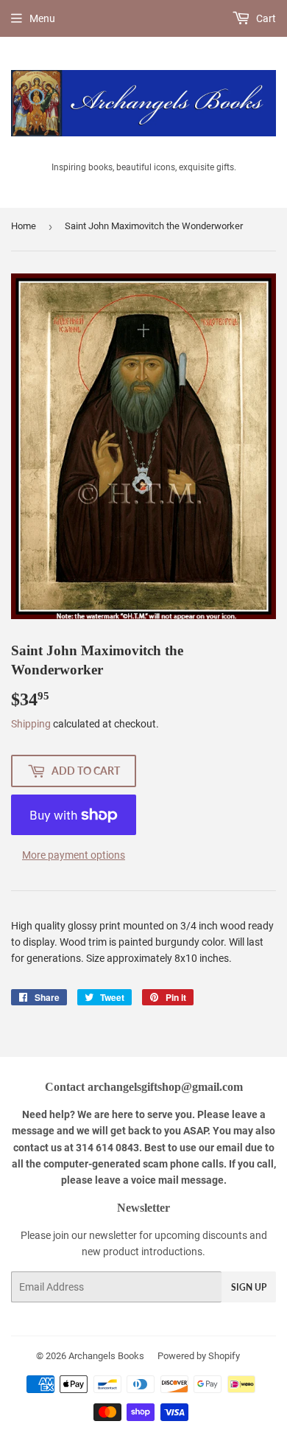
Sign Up (248, 1287)
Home (23, 225)
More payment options (73, 855)
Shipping (31, 724)
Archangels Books (106, 1355)
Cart (265, 18)
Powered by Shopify (198, 1355)
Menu (42, 18)
